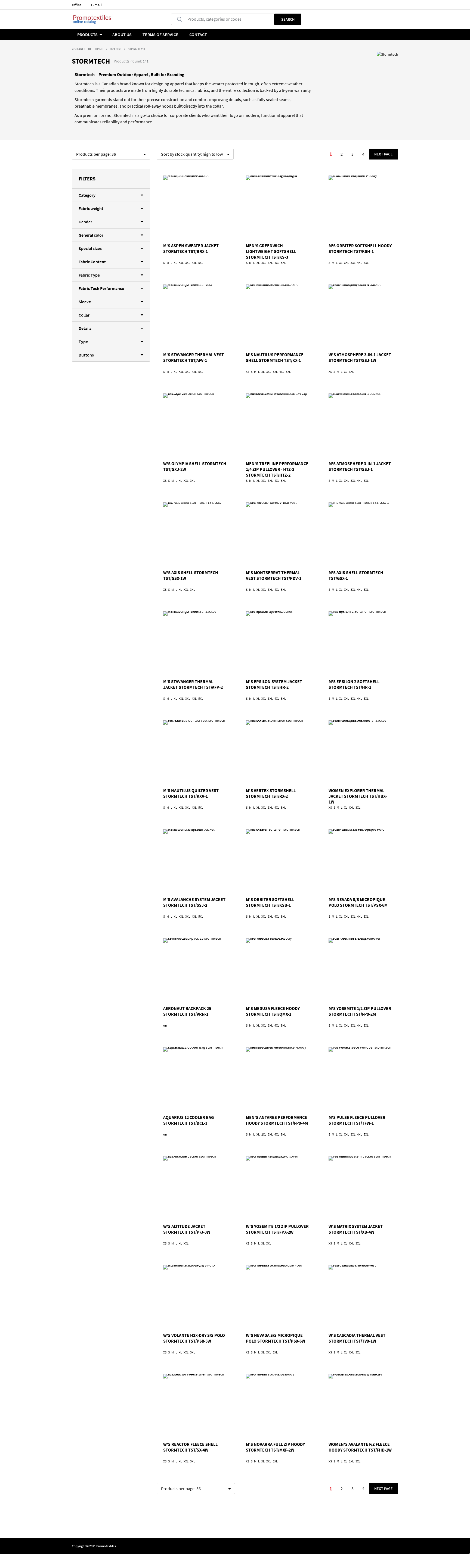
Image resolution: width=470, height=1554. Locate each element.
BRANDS (115, 49)
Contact (198, 34)
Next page (383, 154)
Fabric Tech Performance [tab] (101, 288)
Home (99, 49)
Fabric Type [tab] (89, 275)
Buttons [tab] (86, 355)
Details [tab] (85, 328)
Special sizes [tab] (90, 248)
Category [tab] (87, 195)
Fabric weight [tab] (91, 208)
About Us (122, 34)
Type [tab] (83, 341)
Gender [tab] (85, 221)
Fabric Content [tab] (92, 261)
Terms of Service (160, 34)
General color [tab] (91, 235)
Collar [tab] (84, 315)
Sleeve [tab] (85, 301)
